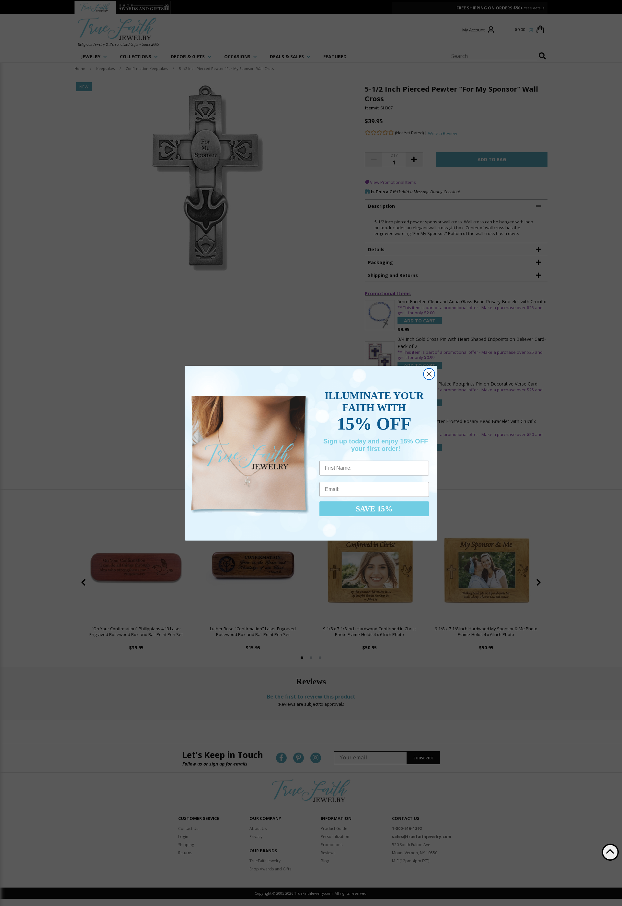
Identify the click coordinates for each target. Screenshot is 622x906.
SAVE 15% (374, 509)
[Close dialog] (429, 374)
